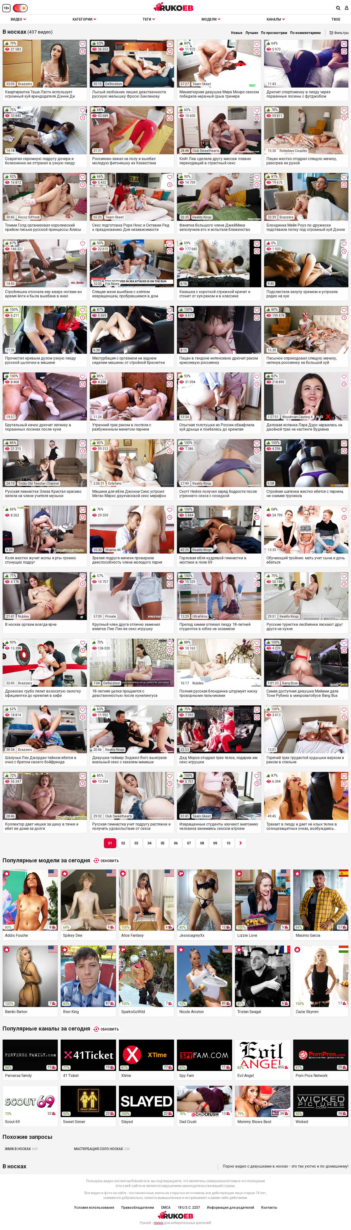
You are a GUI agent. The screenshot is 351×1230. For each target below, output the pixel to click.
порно (158, 1223)
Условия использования (94, 1207)
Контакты (269, 1207)
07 (189, 843)
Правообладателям (137, 1207)
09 (215, 843)
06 (176, 843)
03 (136, 843)
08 (202, 843)
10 (228, 843)
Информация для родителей (230, 1207)
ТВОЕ (335, 19)
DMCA (165, 1207)
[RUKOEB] (174, 6)
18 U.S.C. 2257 (189, 1207)
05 (163, 843)
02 (123, 843)
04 (149, 843)
